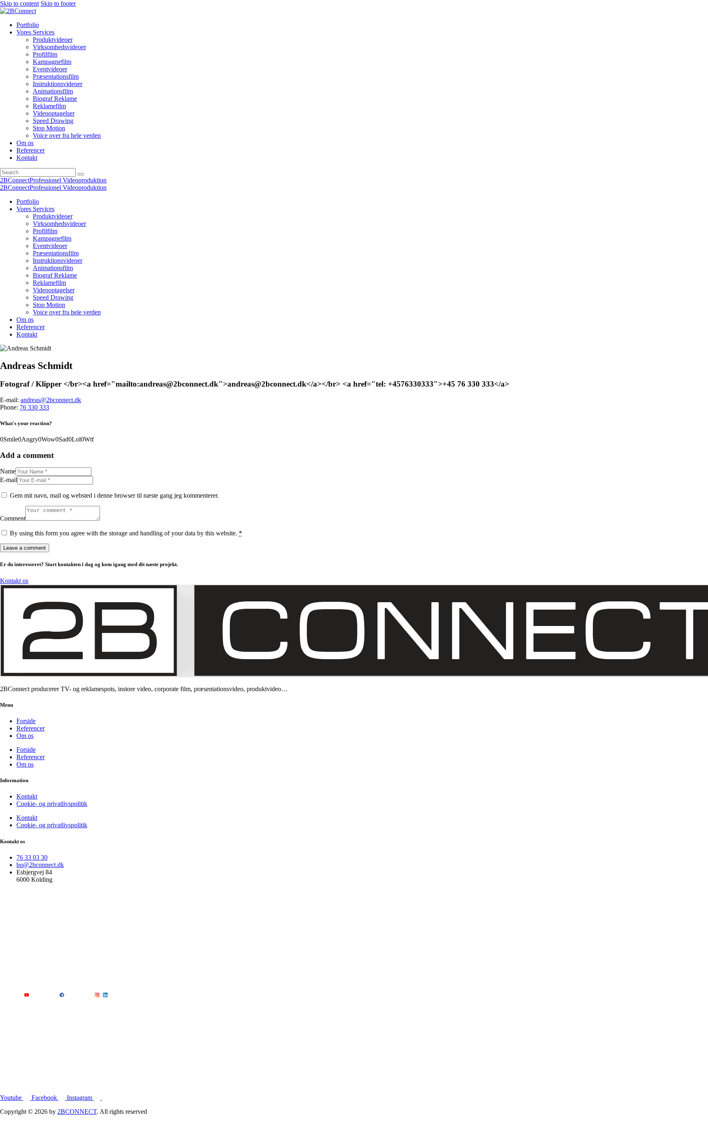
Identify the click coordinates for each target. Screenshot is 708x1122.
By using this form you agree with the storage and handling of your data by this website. (126, 533)
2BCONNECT (77, 1111)
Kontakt (26, 796)
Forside (26, 720)
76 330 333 (34, 407)
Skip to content (19, 3)
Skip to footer (58, 3)
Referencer (30, 728)
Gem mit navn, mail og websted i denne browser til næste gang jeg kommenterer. (114, 495)
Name (8, 471)
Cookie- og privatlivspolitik (51, 803)
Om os (25, 735)
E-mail (8, 479)
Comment (12, 518)
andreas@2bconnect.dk (50, 399)
